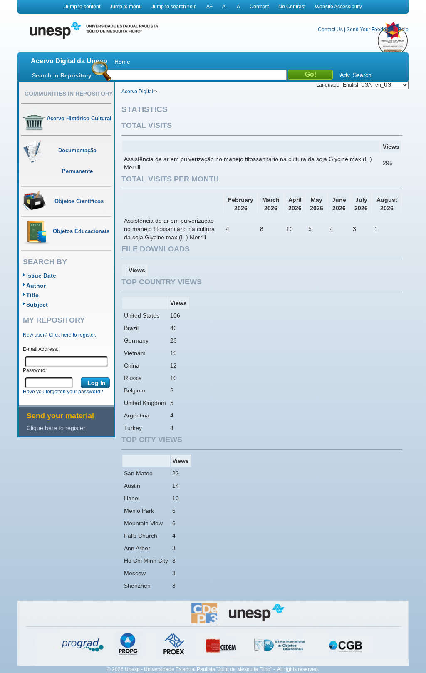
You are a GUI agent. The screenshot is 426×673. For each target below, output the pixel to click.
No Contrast (291, 7)
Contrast (259, 7)
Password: (35, 370)
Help (403, 29)
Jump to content (82, 7)
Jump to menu (126, 7)
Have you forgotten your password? (63, 392)
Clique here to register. (57, 428)
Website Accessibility (338, 7)
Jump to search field (174, 7)
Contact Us (330, 29)
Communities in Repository (69, 93)
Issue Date (41, 275)
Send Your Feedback (370, 29)
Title (32, 295)
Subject (37, 304)
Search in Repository (62, 75)
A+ (209, 7)
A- (224, 7)
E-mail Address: (40, 349)
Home (122, 61)
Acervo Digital (137, 91)
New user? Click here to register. (59, 335)
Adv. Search (356, 75)
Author (36, 285)
